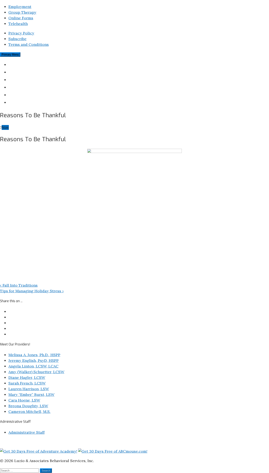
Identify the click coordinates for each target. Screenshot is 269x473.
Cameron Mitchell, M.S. (29, 411)
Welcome (17, 64)
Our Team (18, 72)
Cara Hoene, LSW (24, 400)
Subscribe (17, 38)
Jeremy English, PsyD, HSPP (33, 360)
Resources (18, 94)
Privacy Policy (21, 33)
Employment (19, 6)
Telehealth (18, 23)
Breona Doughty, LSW (28, 405)
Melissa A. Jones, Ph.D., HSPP (34, 354)
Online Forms (20, 18)
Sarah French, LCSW (27, 383)
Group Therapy (22, 12)
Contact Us (19, 102)
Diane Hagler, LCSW (26, 377)
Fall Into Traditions (19, 285)
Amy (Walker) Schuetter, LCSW (36, 371)
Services (16, 79)
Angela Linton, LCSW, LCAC (33, 366)
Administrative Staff (26, 432)
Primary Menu (10, 54)
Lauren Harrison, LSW (28, 388)
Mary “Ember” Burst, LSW (31, 394)
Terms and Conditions (28, 44)
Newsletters (20, 87)
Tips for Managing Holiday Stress (32, 291)
